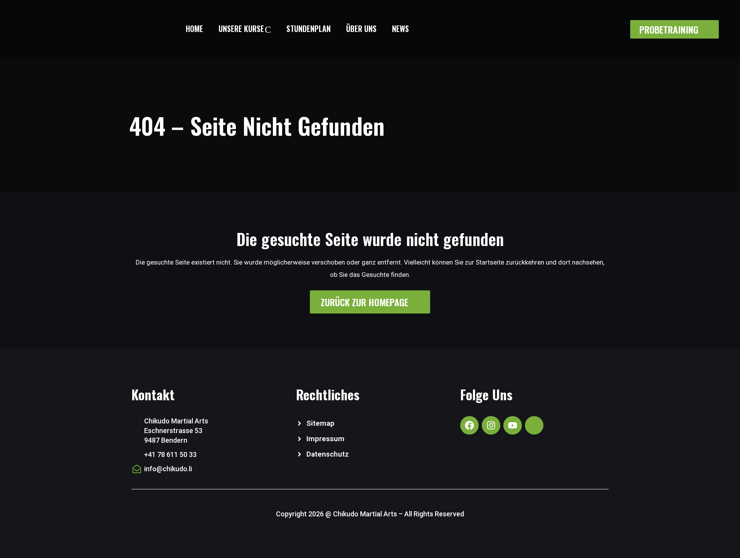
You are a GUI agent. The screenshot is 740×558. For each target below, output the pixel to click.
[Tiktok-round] (534, 425)
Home (194, 28)
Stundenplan (308, 28)
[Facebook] (469, 425)
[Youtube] (512, 425)
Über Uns (361, 28)
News (400, 28)
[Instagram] (491, 425)
